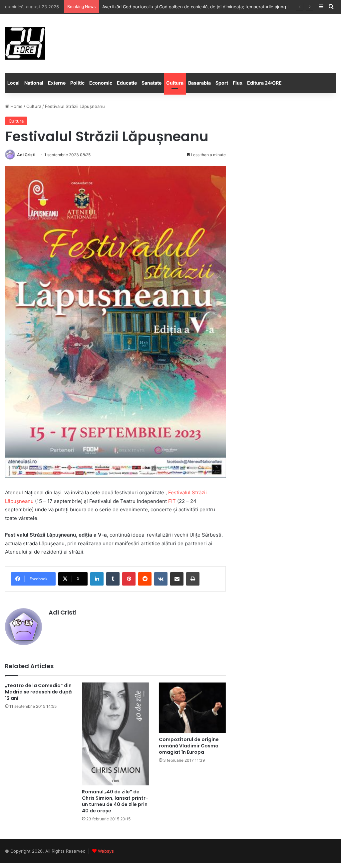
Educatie (127, 83)
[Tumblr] (113, 579)
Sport (221, 83)
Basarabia (199, 83)
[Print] (192, 579)
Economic (100, 83)
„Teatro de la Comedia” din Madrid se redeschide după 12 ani (38, 691)
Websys (106, 851)
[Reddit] (145, 579)
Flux (237, 83)
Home (16, 106)
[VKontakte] (161, 579)
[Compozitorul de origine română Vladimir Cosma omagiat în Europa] (192, 707)
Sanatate (152, 83)
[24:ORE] (25, 43)
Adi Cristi (26, 154)
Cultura (174, 83)
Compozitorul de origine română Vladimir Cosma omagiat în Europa (189, 745)
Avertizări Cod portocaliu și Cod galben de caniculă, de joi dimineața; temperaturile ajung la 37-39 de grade (213, 6)
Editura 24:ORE (264, 83)
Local (13, 83)
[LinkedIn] (97, 579)
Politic (77, 83)
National (33, 83)
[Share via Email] (176, 579)
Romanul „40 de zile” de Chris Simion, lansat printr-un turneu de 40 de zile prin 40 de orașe (115, 801)
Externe (57, 83)
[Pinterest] (129, 579)
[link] (172, 501)
